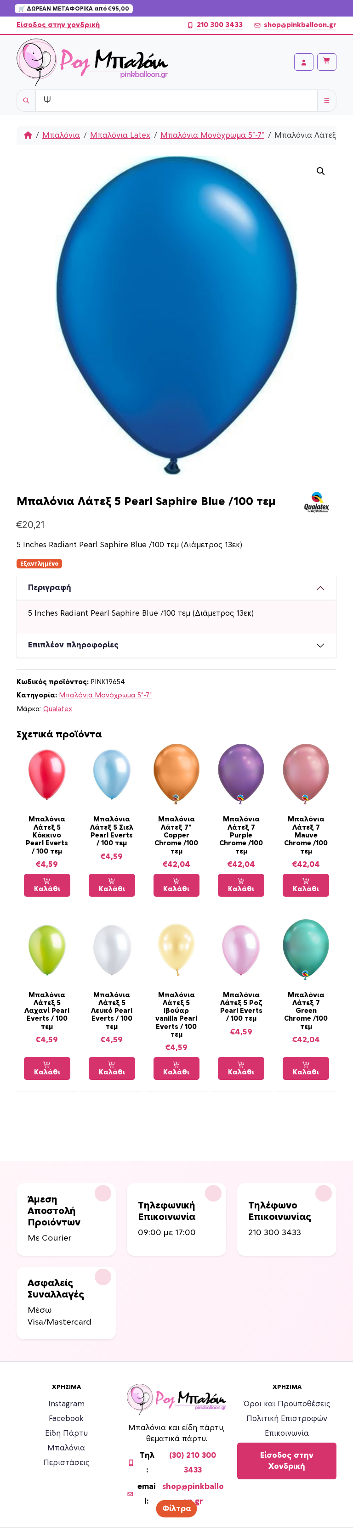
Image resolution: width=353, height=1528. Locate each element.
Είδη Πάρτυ (66, 1433)
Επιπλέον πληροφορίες (73, 645)
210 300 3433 (220, 25)
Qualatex (57, 709)
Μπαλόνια (61, 135)
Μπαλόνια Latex (120, 135)
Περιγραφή (49, 587)
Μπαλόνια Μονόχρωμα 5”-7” (212, 135)
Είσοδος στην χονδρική (58, 25)
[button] (321, 171)
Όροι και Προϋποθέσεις (287, 1404)
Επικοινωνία (287, 1433)
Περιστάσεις (66, 1462)
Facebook (66, 1418)
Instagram (66, 1404)
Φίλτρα (176, 1508)
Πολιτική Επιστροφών (286, 1418)
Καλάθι (47, 889)
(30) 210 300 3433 (192, 1463)
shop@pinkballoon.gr (300, 25)
